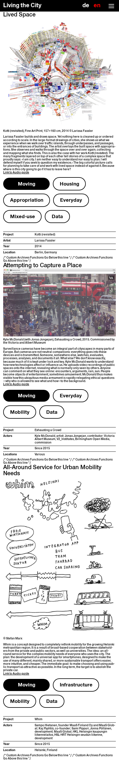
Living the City (22, 5)
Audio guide (16, 172)
